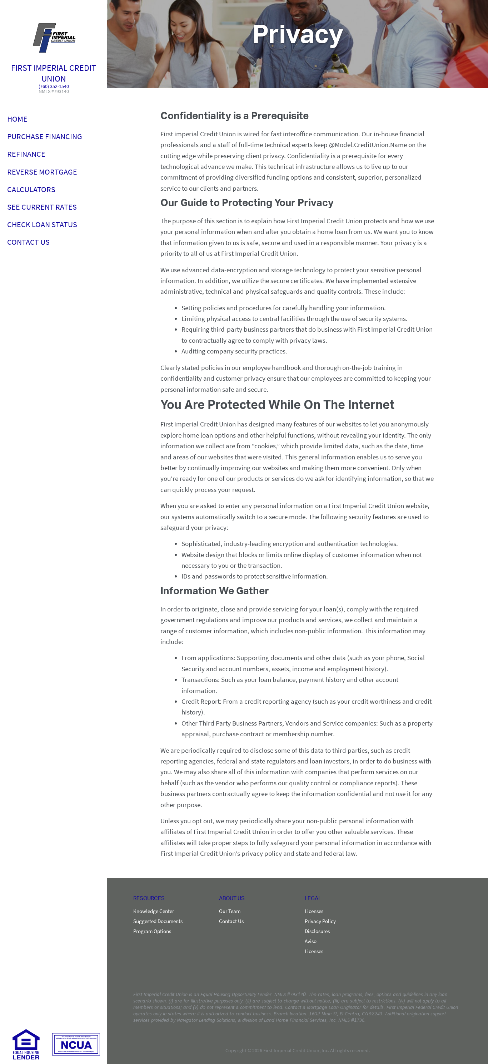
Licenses (314, 911)
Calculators (31, 189)
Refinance (26, 153)
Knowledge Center (153, 911)
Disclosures (317, 931)
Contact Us (28, 241)
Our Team (229, 911)
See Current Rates (42, 206)
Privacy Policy (320, 921)
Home (17, 118)
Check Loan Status (42, 224)
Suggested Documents (158, 921)
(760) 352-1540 (54, 86)
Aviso (311, 941)
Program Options (152, 931)
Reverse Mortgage (42, 171)
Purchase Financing (44, 136)
